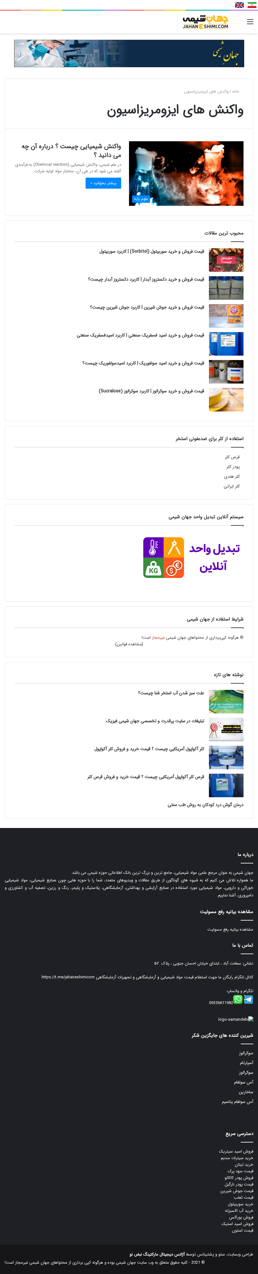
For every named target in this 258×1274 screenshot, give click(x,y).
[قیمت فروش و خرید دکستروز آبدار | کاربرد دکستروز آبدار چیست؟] (226, 288)
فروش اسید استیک (237, 1224)
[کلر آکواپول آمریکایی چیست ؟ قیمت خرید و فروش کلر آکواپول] (226, 757)
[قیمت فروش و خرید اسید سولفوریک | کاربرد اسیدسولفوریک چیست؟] (226, 372)
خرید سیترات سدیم (237, 1158)
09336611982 (221, 1003)
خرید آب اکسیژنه (239, 1210)
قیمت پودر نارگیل (239, 1184)
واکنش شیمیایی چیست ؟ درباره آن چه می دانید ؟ (71, 151)
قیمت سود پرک (240, 1171)
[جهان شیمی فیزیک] (206, 22)
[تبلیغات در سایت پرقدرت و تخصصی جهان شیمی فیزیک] (226, 729)
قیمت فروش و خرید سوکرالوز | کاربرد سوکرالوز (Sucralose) (151, 391)
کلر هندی (232, 476)
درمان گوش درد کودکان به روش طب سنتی (206, 804)
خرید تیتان (244, 1164)
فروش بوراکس (241, 1217)
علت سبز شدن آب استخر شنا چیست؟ (171, 693)
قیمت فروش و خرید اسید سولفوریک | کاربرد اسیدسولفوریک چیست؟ (143, 363)
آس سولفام (243, 1082)
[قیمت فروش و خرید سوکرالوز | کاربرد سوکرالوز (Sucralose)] (226, 399)
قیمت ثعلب (243, 1197)
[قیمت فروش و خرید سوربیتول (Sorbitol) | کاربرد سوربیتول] (226, 260)
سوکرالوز (246, 1053)
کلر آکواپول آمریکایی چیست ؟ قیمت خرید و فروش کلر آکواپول (149, 748)
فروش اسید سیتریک (236, 1151)
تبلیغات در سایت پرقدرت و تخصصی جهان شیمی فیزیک (155, 721)
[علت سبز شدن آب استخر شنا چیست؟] (226, 701)
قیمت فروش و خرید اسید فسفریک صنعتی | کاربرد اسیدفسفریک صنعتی (140, 335)
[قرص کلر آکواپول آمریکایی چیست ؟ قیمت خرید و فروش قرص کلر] (226, 785)
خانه (236, 91)
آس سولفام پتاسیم (237, 1102)
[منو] (250, 24)
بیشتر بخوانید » (103, 183)
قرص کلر (232, 457)
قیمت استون (242, 1230)
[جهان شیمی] (129, 53)
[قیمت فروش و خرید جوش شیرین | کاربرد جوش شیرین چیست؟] (226, 316)
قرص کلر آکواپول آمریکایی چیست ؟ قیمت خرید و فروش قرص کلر (145, 776)
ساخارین (246, 1092)
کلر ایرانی (232, 486)
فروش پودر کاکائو (239, 1178)
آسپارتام (246, 1063)
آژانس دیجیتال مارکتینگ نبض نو (157, 1254)
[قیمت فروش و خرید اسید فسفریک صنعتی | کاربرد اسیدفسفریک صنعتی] (226, 344)
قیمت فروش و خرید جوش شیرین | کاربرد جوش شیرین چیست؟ (147, 307)
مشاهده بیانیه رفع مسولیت (230, 929)
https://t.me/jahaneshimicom (68, 977)
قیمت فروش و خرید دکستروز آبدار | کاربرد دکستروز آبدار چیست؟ (146, 279)
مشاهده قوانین (129, 644)
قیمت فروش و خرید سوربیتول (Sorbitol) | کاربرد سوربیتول (151, 251)
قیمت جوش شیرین (236, 1191)
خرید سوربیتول (240, 1204)
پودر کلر (233, 467)
